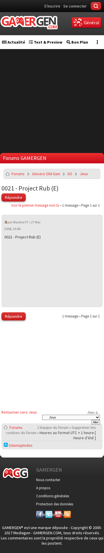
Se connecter (75, 6)
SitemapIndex (20, 445)
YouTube (58, 514)
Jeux (84, 173)
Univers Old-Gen (46, 173)
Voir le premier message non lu (35, 205)
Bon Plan (79, 42)
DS (70, 173)
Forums (18, 173)
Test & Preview (47, 42)
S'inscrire (52, 6)
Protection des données (54, 504)
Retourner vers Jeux (19, 412)
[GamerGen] (29, 22)
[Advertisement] (52, 101)
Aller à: (93, 413)
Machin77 (20, 222)
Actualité (16, 42)
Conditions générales (52, 496)
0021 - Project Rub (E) (30, 188)
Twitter (48, 514)
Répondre (13, 197)
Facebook (39, 514)
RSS (67, 514)
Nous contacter (48, 479)
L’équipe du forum (53, 427)
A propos (43, 487)
